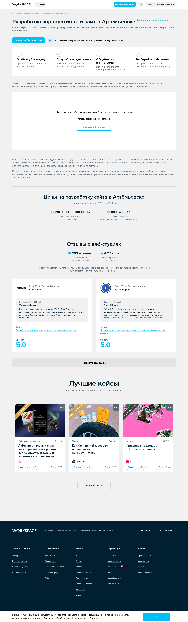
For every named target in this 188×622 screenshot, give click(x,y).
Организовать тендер (124, 4)
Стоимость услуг (52, 572)
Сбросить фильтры (94, 127)
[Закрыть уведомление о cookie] (175, 616)
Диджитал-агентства (53, 555)
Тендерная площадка (21, 555)
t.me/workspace (84, 530)
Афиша (79, 567)
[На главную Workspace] (25, 530)
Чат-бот (146, 530)
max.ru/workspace (105, 530)
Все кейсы (93, 485)
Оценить (24, 467)
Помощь (110, 572)
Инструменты (143, 561)
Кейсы (78, 555)
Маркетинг (77, 441)
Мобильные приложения (29, 441)
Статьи (79, 561)
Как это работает (19, 561)
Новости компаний (84, 584)
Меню (42, 4)
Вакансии (142, 567)
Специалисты (50, 561)
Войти (149, 4)
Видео (78, 595)
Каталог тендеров (20, 567)
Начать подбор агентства (28, 40)
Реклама (129, 441)
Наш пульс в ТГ (113, 584)
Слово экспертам (83, 572)
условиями (61, 614)
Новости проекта (114, 561)
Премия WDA (143, 555)
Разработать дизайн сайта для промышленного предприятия (46, 330)
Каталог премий (145, 572)
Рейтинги (49, 578)
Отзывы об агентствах (54, 567)
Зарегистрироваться (165, 4)
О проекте (111, 555)
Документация (82, 578)
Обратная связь (166, 530)
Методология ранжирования (152, 20)
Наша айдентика (114, 578)
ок (156, 616)
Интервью (80, 589)
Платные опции (113, 567)
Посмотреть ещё (94, 363)
